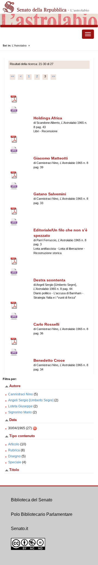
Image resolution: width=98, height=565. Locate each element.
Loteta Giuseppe (20, 406)
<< (12, 76)
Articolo (13, 444)
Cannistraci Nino (20, 394)
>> (53, 76)
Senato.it (19, 528)
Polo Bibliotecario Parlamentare (41, 514)
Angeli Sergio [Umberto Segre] (30, 400)
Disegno (14, 456)
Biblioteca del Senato (31, 500)
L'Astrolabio (19, 45)
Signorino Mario (20, 412)
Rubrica (14, 450)
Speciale (14, 462)
